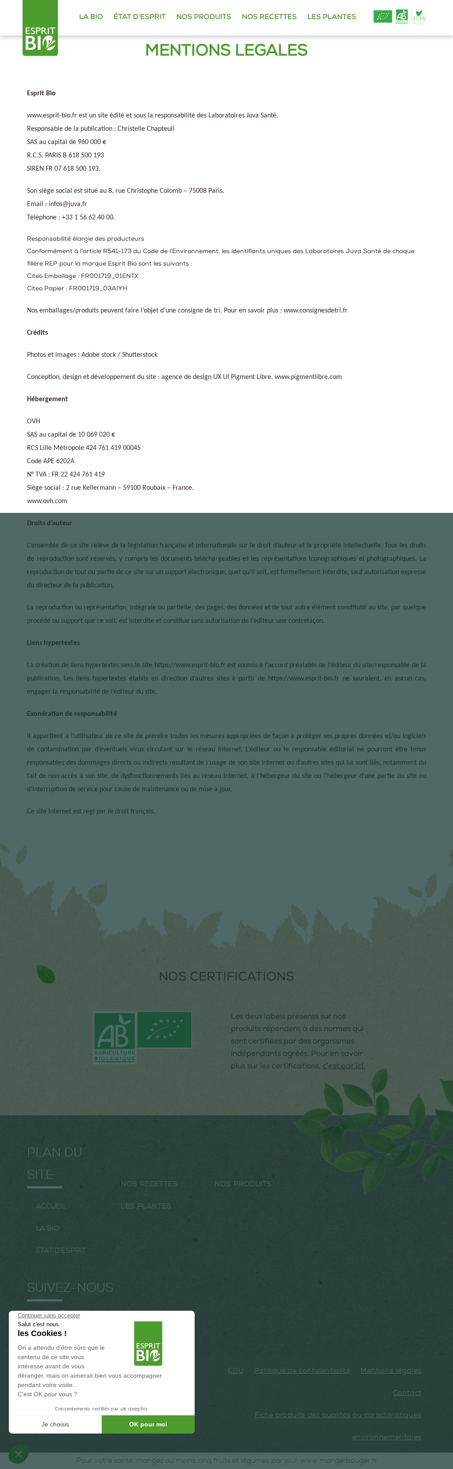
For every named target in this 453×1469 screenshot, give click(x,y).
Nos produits (203, 17)
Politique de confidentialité (302, 1370)
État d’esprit (140, 17)
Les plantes (331, 17)
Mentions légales (391, 1370)
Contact (407, 1392)
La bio (91, 17)
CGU (236, 1370)
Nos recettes (269, 17)
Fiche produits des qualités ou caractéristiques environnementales (338, 1426)
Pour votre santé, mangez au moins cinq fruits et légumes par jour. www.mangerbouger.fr (226, 1460)
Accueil (51, 1206)
